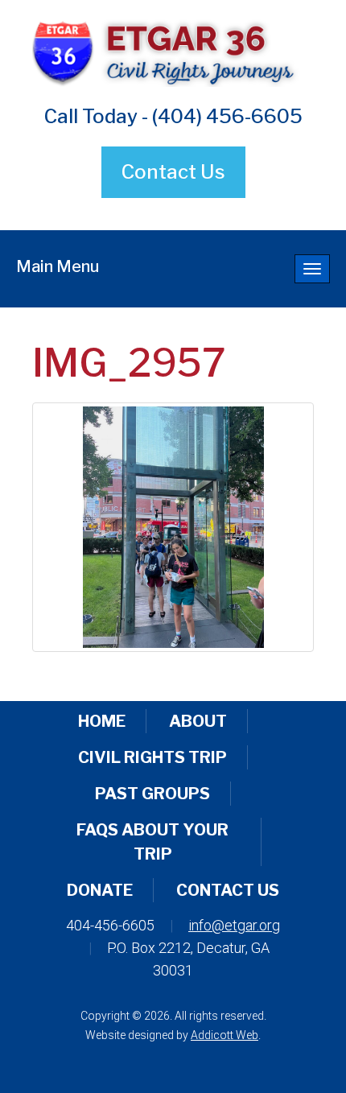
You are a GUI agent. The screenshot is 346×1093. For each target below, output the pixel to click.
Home (102, 721)
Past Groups (152, 793)
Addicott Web (224, 1035)
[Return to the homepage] (173, 51)
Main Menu (57, 266)
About (198, 721)
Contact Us (173, 172)
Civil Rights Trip (152, 757)
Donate (100, 890)
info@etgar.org (234, 925)
